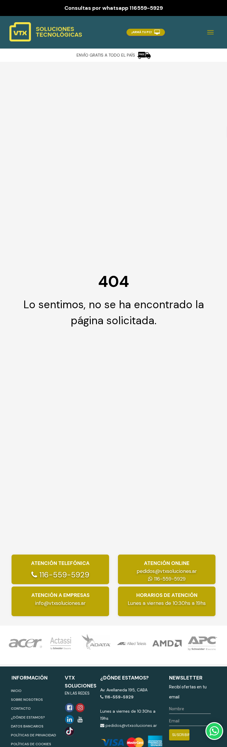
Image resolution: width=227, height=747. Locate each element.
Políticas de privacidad (33, 735)
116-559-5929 (63, 575)
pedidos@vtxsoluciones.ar (167, 571)
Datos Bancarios (27, 726)
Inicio (16, 690)
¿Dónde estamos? (28, 717)
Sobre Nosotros (27, 699)
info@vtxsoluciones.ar (60, 603)
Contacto (21, 708)
